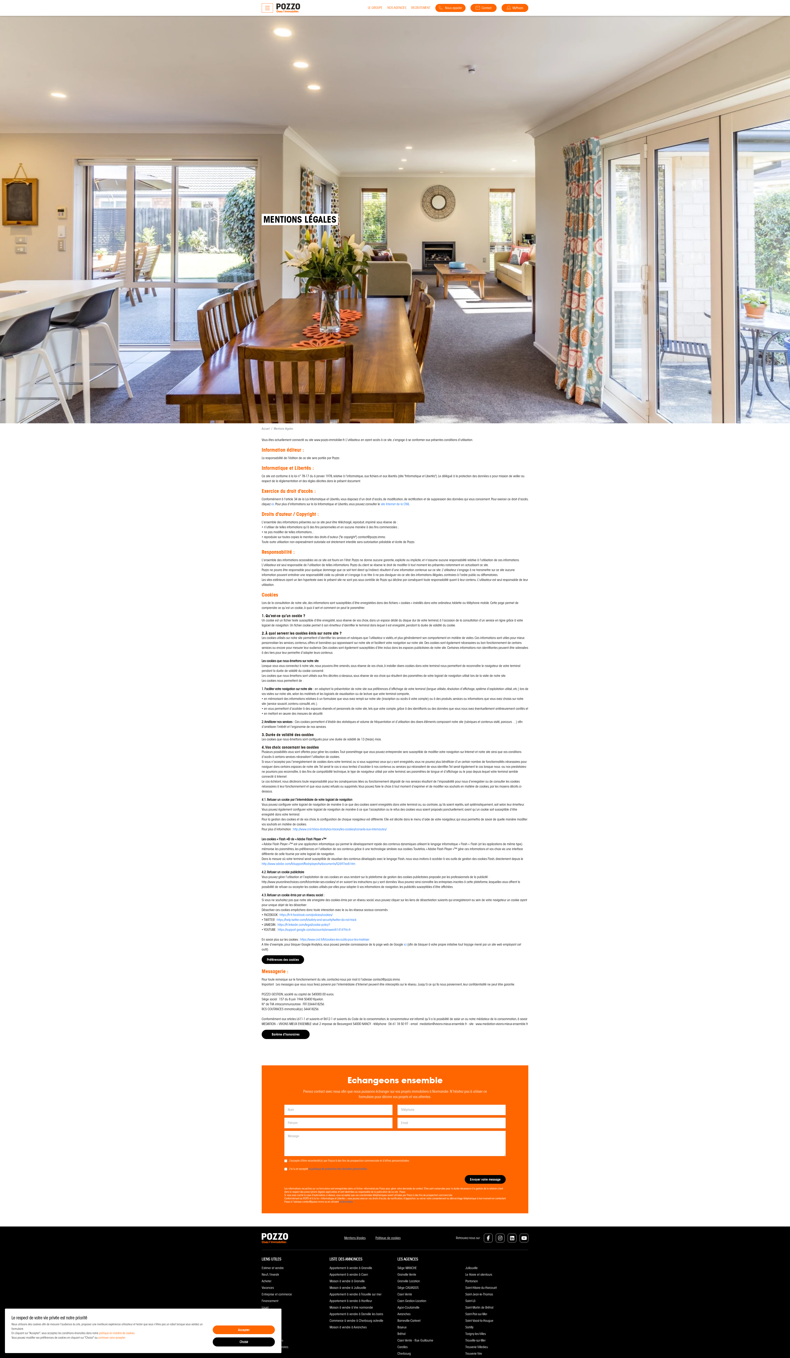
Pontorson (471, 1281)
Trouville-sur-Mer (475, 1340)
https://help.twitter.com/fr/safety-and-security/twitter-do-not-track (316, 920)
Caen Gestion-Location (411, 1301)
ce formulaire (346, 1201)
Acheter (266, 1281)
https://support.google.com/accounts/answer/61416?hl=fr (314, 930)
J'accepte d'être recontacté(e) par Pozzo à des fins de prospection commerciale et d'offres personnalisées (349, 1161)
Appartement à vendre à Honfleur (351, 1301)
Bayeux (402, 1327)
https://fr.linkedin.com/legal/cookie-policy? (304, 925)
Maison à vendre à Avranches (348, 1327)
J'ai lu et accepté (328, 1169)
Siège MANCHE (407, 1268)
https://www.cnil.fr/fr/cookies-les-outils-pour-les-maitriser (334, 939)
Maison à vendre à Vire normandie (351, 1307)
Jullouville (471, 1268)
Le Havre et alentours (478, 1275)
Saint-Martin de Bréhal (479, 1307)
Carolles (402, 1347)
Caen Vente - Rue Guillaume (415, 1340)
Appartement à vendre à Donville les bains (356, 1314)
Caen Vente (404, 1294)
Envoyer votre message (485, 1179)
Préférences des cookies (283, 960)
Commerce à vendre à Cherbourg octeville (356, 1321)
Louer (265, 1307)
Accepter (244, 1330)
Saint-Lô (470, 1301)
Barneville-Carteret (409, 1321)
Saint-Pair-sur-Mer (476, 1314)
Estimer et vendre (273, 1268)
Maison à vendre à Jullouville (348, 1288)
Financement (270, 1301)
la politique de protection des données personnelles (338, 1169)
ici (272, 504)
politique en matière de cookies (117, 1333)
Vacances (268, 1288)
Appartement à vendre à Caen (349, 1275)
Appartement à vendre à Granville (351, 1268)
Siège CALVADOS (408, 1288)
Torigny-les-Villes (475, 1334)
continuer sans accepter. (112, 1337)
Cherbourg (404, 1354)
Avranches (403, 1314)
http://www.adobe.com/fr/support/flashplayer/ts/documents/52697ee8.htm (308, 864)
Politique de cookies (388, 1238)
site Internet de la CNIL (395, 504)
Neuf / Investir (270, 1275)
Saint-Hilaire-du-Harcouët (481, 1288)
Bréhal (401, 1334)
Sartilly (469, 1327)
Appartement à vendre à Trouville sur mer (355, 1294)
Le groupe (375, 8)
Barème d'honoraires (286, 1034)
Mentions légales (355, 1238)
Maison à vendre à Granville (347, 1281)
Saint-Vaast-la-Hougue (479, 1321)
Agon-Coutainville (408, 1307)
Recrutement (420, 8)
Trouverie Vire (473, 1354)
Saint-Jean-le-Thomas (479, 1294)
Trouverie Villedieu (476, 1347)
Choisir (244, 1342)
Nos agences (396, 8)
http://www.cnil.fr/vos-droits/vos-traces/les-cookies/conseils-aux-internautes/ (340, 829)
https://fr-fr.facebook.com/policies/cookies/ (306, 915)
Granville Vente (406, 1275)
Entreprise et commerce (277, 1294)
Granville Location (408, 1281)
